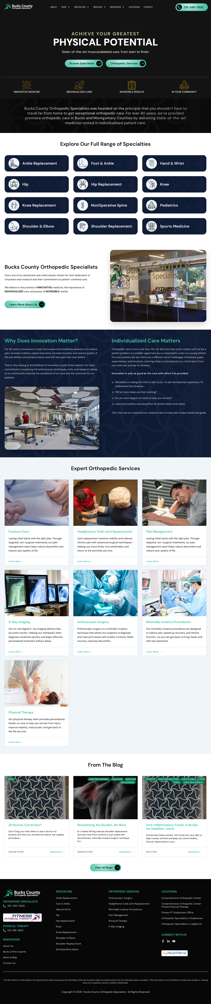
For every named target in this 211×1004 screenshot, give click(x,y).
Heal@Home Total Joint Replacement (104, 532)
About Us (8, 946)
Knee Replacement (66, 932)
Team (63, 7)
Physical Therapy (21, 712)
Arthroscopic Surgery (93, 622)
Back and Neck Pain (168, 779)
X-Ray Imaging (19, 622)
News (11, 779)
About (53, 7)
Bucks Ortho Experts (14, 951)
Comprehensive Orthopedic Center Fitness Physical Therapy (181, 905)
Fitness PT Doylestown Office (177, 912)
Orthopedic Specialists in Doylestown (182, 918)
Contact (148, 7)
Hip (58, 915)
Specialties (79, 7)
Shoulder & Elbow (65, 938)
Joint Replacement (99, 779)
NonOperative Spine (67, 949)
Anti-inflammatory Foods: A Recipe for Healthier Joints (172, 827)
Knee (58, 926)
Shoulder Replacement (128, 781)
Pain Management (159, 532)
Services (97, 7)
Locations (134, 7)
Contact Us (9, 963)
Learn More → (16, 561)
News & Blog (10, 957)
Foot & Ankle (189, 779)
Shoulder (117, 779)
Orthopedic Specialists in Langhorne (181, 923)
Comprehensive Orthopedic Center (181, 898)
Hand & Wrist (63, 909)
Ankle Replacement (66, 898)
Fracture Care (18, 532)
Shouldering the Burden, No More (101, 825)
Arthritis (150, 779)
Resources (115, 7)
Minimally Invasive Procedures (168, 622)
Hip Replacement (65, 920)
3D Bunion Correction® (25, 825)
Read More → (57, 852)
